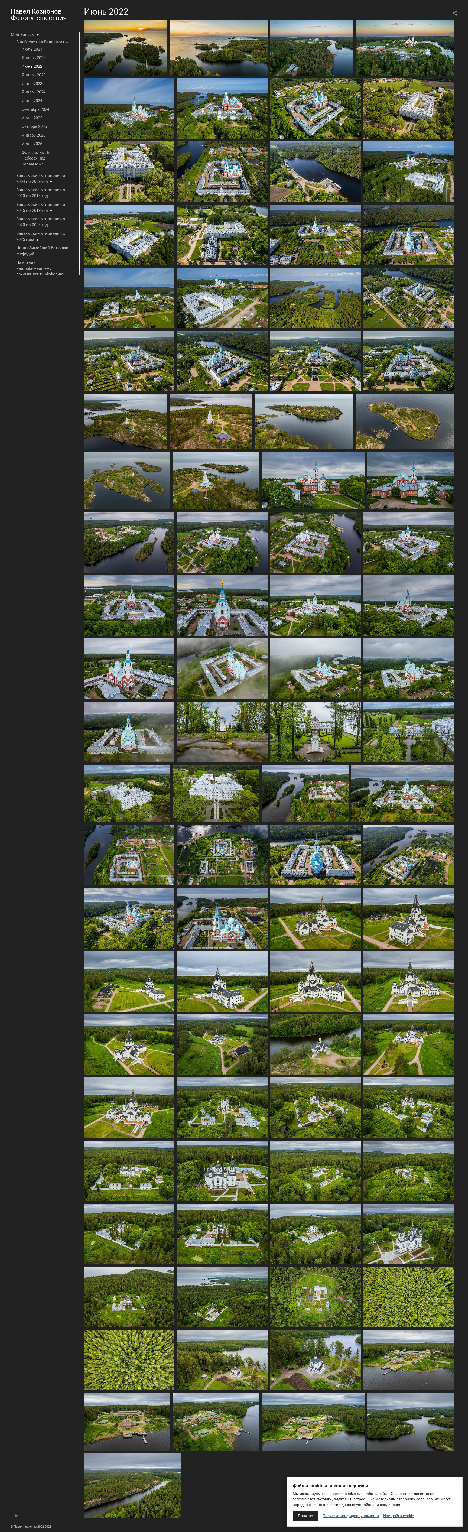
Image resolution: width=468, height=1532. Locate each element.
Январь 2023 (34, 75)
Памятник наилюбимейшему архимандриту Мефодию (39, 268)
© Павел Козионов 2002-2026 (31, 1526)
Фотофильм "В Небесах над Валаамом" (36, 158)
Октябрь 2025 (34, 126)
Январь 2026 (34, 135)
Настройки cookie (398, 1516)
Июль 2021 (32, 49)
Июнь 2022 (32, 66)
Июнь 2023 (32, 83)
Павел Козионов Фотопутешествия (39, 15)
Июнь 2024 (32, 100)
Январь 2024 (34, 92)
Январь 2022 (34, 57)
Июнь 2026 (32, 143)
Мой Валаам (23, 34)
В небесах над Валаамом (40, 42)
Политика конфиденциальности (351, 1516)
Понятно (305, 1516)
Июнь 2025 (32, 118)
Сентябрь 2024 (35, 109)
